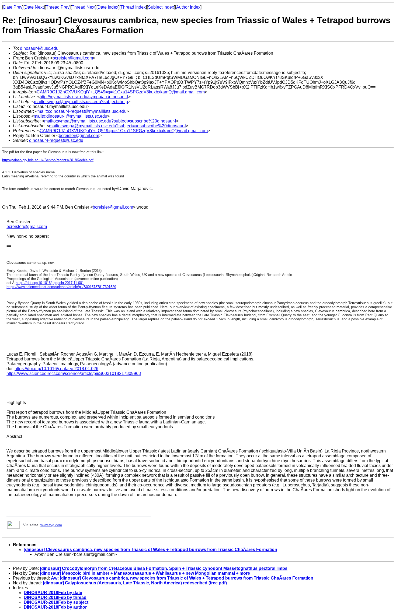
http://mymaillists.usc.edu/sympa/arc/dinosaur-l (84, 96)
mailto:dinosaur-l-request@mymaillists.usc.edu (82, 111)
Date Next (34, 7)
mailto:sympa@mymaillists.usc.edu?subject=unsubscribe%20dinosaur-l (117, 126)
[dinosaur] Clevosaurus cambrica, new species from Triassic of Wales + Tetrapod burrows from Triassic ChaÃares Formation (150, 549)
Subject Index (161, 7)
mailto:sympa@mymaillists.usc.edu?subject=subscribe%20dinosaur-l (110, 121)
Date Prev (12, 7)
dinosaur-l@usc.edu (39, 48)
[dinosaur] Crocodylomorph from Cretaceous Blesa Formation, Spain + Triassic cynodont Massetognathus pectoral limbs (163, 568)
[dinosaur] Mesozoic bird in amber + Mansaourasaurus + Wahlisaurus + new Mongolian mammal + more (145, 573)
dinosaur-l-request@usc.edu (56, 140)
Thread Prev (58, 7)
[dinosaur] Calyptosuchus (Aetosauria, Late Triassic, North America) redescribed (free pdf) (135, 583)
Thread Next (83, 7)
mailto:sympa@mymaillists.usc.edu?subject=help (81, 101)
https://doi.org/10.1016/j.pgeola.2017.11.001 (50, 283)
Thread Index (133, 7)
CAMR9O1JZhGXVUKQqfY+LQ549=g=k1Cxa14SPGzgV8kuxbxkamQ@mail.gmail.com (121, 92)
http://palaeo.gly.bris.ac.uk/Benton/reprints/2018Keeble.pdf (47, 160)
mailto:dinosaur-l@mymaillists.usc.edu (70, 116)
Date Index (108, 7)
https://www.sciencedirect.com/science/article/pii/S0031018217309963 (73, 373)
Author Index (188, 7)
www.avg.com (51, 525)
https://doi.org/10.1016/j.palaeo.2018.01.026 (56, 368)
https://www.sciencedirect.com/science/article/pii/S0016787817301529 (61, 287)
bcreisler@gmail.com (73, 58)
